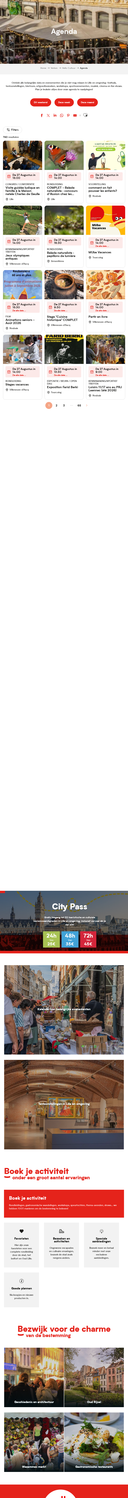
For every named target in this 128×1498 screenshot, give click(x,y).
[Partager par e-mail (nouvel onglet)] (75, 116)
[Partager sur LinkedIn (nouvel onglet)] (55, 116)
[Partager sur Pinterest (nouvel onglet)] (68, 116)
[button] (85, 115)
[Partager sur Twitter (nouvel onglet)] (48, 116)
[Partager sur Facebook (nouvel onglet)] (41, 116)
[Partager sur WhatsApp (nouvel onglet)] (61, 116)
